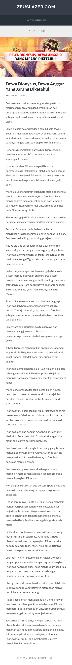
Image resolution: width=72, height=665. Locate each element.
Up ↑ (52, 658)
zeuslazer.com (36, 6)
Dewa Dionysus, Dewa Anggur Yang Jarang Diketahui (35, 86)
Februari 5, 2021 (15, 95)
